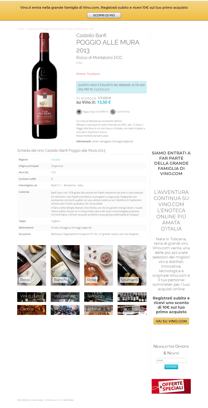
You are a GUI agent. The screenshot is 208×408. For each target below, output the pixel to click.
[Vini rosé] (98, 246)
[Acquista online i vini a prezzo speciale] (171, 380)
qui (107, 89)
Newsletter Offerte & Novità (171, 349)
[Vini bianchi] (65, 246)
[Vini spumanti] (132, 246)
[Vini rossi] (31, 246)
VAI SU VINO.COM (171, 321)
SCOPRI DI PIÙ (104, 15)
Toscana (55, 159)
